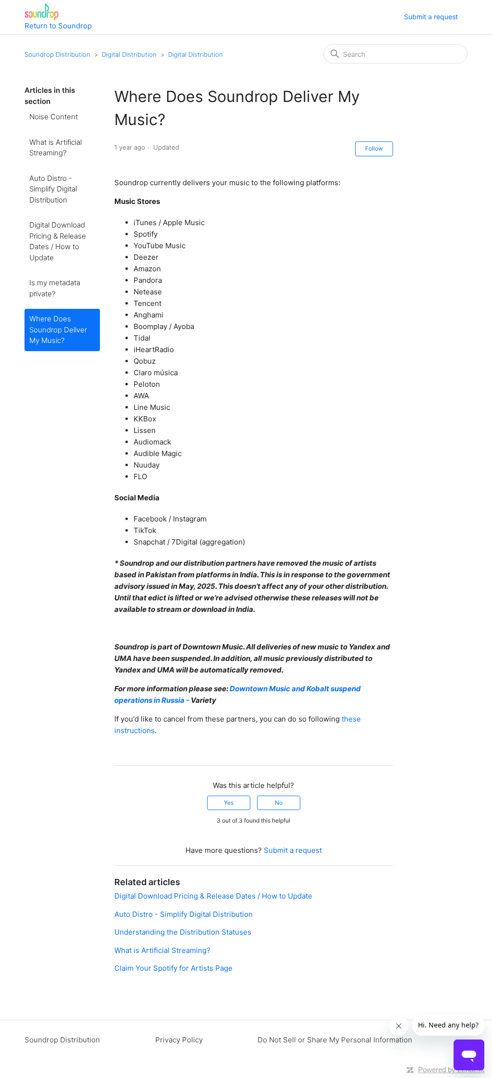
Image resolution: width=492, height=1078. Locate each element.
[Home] (42, 12)
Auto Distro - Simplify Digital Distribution (53, 189)
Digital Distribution (129, 54)
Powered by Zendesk (451, 1069)
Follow (374, 148)
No (279, 802)
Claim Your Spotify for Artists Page (173, 968)
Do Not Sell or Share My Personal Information (335, 1039)
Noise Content (53, 116)
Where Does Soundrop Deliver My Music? (58, 329)
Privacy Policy (179, 1039)
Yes (229, 802)
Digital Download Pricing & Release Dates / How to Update (57, 241)
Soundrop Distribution (57, 54)
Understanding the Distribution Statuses (182, 932)
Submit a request (431, 17)
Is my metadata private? (54, 288)
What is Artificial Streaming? (55, 148)
